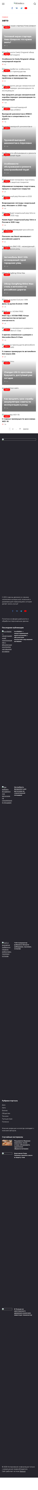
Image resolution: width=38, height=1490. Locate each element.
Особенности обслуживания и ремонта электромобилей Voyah (17, 167)
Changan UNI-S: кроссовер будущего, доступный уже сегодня (18, 375)
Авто (4, 1108)
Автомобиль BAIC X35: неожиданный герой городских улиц (16, 260)
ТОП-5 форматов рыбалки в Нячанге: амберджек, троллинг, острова (23, 946)
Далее (26, 429)
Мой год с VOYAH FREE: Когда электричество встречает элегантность (15, 318)
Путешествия (7, 1119)
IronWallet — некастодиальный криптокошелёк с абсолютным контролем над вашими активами (23, 636)
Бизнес (5, 1110)
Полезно (5, 1122)
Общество (6, 1113)
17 (20, 429)
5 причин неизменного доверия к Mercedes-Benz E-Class (17, 336)
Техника (5, 1116)
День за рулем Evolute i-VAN (15, 304)
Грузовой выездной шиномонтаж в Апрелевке (18, 141)
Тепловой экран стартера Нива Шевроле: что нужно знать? (18, 39)
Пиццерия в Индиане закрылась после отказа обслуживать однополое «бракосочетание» (22, 1145)
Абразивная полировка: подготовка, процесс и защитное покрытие (18, 187)
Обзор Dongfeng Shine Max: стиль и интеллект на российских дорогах (19, 287)
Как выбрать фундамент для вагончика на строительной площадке (20, 791)
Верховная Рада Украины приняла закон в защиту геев (23, 1155)
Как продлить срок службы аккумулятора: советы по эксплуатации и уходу (18, 402)
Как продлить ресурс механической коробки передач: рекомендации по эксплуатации (18, 97)
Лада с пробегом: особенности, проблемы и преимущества (16, 77)
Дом (3, 1105)
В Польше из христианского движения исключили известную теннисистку (23, 1312)
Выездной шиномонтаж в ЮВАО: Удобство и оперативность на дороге (17, 116)
